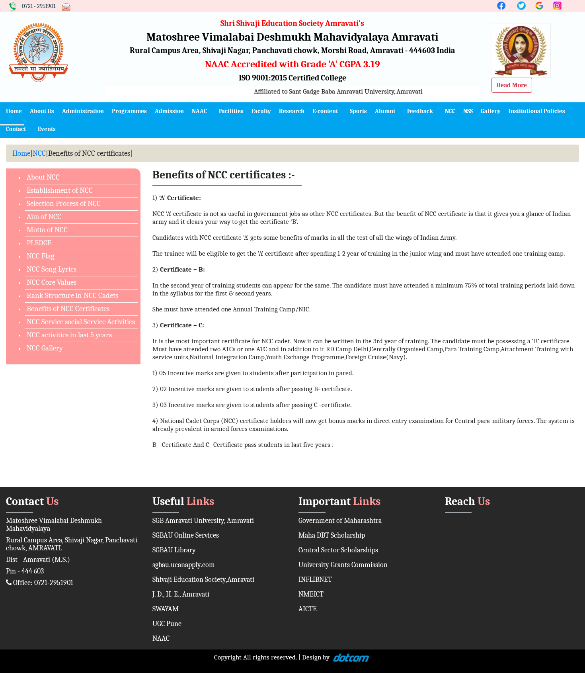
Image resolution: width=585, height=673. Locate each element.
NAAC (199, 111)
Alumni (385, 111)
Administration (83, 111)
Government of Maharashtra (340, 520)
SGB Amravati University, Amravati (203, 520)
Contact (16, 129)
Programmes (129, 111)
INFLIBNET (315, 579)
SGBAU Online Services (185, 535)
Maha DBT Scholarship (331, 535)
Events (47, 129)
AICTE (307, 609)
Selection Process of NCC (64, 203)
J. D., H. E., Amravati (180, 594)
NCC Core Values (51, 282)
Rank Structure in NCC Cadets (72, 295)
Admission (169, 111)
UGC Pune (166, 624)
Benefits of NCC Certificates (68, 308)
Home (14, 111)
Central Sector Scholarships (338, 550)
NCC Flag (41, 256)
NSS (468, 111)
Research (291, 111)
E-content (325, 111)
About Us (42, 111)
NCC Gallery (45, 348)
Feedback (420, 111)
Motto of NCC (47, 229)
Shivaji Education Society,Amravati (203, 579)
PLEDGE (39, 243)
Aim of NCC (44, 216)
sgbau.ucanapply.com (183, 565)
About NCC (43, 177)
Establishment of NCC (60, 190)
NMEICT (311, 594)
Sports (358, 111)
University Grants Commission (343, 565)
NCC (450, 111)
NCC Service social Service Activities (81, 321)
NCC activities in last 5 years (69, 335)
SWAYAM (165, 609)
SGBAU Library (174, 550)
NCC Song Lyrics (51, 269)
